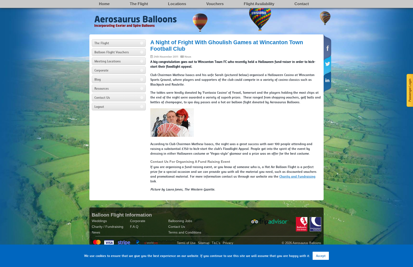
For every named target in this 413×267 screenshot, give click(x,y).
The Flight (139, 4)
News (188, 56)
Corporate (101, 70)
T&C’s (216, 243)
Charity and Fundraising (297, 176)
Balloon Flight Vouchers (111, 52)
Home (104, 4)
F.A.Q (134, 227)
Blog (97, 79)
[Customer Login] (409, 90)
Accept (321, 256)
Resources (101, 88)
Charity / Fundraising (107, 227)
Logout (99, 107)
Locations (177, 4)
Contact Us (102, 97)
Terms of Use (186, 243)
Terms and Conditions (184, 232)
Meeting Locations (107, 61)
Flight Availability (259, 4)
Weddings (99, 221)
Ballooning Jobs (180, 221)
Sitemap (203, 243)
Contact (301, 4)
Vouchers (215, 4)
